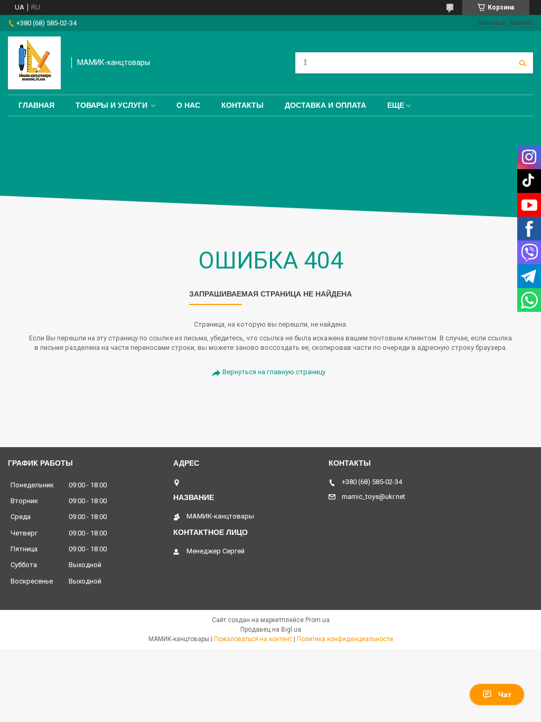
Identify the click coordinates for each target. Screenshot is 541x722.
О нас (188, 105)
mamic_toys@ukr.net (373, 497)
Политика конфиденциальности (345, 639)
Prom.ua (317, 620)
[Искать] (522, 62)
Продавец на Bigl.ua (270, 629)
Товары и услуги (111, 105)
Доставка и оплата (325, 105)
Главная (36, 105)
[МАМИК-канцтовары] (34, 62)
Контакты (242, 105)
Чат (504, 694)
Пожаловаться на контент (253, 639)
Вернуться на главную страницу (273, 372)
